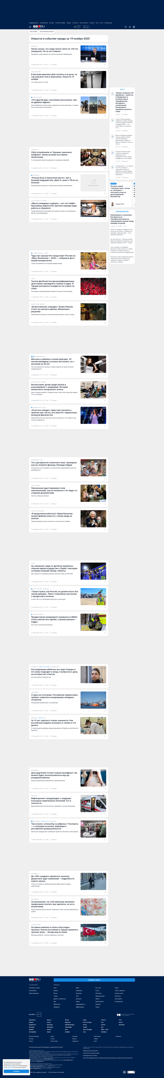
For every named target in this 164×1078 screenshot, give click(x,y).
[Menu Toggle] (30, 26)
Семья (97, 1007)
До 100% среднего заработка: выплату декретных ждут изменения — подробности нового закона (52, 878)
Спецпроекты (119, 1001)
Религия (97, 1004)
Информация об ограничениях (90, 1050)
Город (55, 996)
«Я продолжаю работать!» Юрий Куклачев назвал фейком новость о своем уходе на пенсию (52, 516)
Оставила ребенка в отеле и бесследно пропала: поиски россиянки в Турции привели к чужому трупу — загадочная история (54, 929)
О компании (32, 990)
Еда (55, 1001)
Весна (55, 993)
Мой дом (78, 999)
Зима (77, 988)
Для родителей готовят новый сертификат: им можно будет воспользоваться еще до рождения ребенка (54, 775)
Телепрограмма (60, 23)
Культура (78, 993)
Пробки (91, 23)
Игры (101, 23)
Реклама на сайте (34, 988)
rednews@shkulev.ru (48, 1059)
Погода (51, 23)
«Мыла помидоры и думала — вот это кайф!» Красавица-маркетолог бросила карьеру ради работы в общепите (54, 205)
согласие (10, 1067)
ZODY (97, 23)
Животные (57, 1004)
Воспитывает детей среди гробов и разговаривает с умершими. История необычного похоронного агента (49, 387)
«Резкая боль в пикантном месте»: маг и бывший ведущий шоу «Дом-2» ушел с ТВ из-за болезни (54, 180)
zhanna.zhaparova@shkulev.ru (36, 1066)
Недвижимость (34, 23)
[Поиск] (126, 26)
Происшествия (100, 996)
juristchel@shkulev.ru (68, 1060)
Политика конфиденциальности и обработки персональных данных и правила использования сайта (107, 1058)
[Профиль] (134, 26)
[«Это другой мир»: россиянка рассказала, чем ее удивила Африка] (93, 105)
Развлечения (99, 1001)
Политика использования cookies (91, 1053)
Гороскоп (75, 23)
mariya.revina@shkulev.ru (35, 1068)
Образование (80, 1007)
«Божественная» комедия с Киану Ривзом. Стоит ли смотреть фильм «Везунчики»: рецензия (52, 309)
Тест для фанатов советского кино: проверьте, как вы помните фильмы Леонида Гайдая (54, 463)
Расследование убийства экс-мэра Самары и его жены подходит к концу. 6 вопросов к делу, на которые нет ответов (54, 671)
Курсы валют (84, 23)
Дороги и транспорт (60, 999)
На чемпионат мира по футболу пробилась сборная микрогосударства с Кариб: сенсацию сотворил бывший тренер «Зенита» (54, 568)
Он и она (98, 988)
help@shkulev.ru (40, 1061)
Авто (55, 988)
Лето (77, 996)
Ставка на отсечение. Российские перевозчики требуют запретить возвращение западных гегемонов (54, 697)
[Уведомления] (130, 26)
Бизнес (56, 990)
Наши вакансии (34, 993)
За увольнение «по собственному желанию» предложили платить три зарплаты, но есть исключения (53, 904)
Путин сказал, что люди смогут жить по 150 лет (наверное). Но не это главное (54, 50)
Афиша (69, 23)
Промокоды (108, 23)
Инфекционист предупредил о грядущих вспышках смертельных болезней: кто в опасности (51, 800)
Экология (118, 996)
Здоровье (57, 1007)
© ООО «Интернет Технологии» (56, 1072)
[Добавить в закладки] (105, 65)
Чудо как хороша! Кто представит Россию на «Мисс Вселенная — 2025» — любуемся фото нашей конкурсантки (53, 258)
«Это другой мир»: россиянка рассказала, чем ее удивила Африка (54, 101)
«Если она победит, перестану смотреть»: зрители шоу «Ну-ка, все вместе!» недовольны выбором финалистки (54, 412)
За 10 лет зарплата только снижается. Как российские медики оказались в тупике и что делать (53, 722)
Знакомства (44, 23)
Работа (97, 999)
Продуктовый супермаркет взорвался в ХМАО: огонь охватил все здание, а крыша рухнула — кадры (54, 619)
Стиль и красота (120, 990)
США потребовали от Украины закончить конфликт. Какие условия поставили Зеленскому (51, 154)
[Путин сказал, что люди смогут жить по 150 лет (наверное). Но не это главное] (93, 54)
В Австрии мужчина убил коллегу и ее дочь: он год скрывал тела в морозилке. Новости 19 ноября (54, 76)
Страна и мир (119, 993)
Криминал (79, 990)
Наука (78, 1001)
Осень (97, 990)
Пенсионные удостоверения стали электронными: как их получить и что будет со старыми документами (54, 490)
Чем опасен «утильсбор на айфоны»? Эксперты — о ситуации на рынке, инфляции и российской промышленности (54, 826)
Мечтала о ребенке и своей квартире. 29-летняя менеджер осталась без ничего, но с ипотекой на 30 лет (52, 361)
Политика (98, 993)
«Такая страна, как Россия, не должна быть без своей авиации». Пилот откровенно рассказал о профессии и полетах (54, 594)
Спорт (116, 988)
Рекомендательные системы (90, 1055)
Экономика (118, 999)
